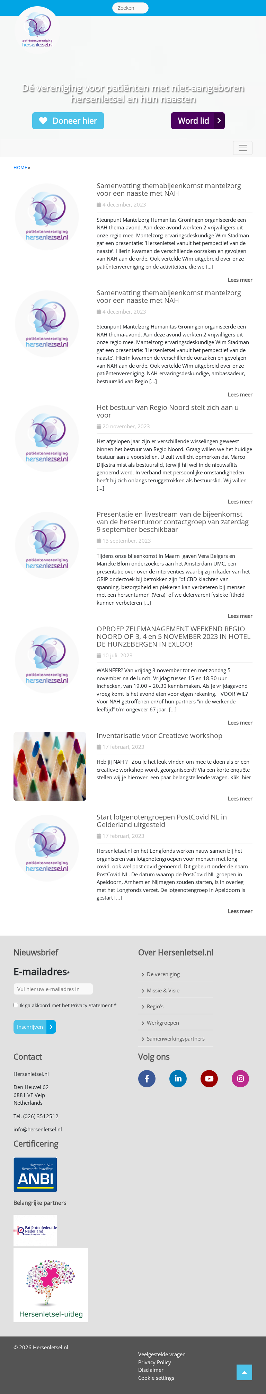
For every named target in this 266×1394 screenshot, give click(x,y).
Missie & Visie (163, 990)
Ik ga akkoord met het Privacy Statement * (68, 1005)
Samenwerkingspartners (176, 1038)
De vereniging (163, 974)
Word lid (193, 120)
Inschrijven (30, 1026)
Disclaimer (150, 1369)
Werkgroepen (163, 1022)
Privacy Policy (154, 1362)
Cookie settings (156, 1377)
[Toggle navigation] (242, 148)
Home (20, 167)
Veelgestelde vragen (162, 1354)
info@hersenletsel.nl (38, 1129)
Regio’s (155, 1006)
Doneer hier (74, 120)
